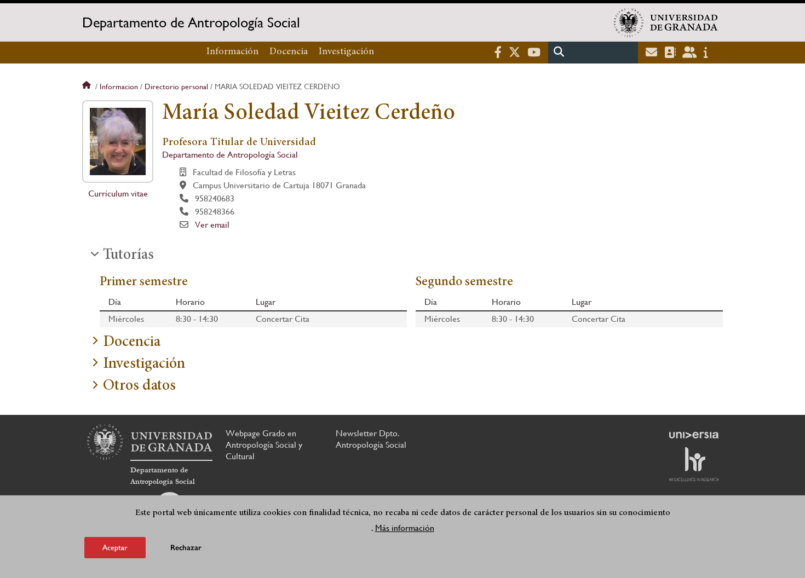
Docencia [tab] (131, 342)
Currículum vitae (118, 193)
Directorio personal (176, 86)
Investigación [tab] (144, 364)
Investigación (346, 52)
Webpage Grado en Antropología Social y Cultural (264, 444)
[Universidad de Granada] (665, 22)
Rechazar (186, 547)
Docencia (288, 52)
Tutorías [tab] (128, 255)
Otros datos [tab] (139, 386)
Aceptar (115, 547)
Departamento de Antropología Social (191, 22)
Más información (404, 528)
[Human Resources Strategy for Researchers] (693, 464)
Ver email (212, 224)
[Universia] (693, 435)
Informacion (119, 86)
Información (232, 52)
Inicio (87, 86)
